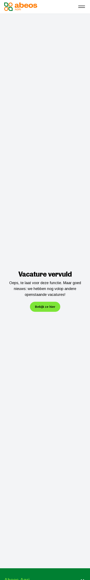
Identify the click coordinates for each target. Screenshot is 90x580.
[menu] (81, 6)
